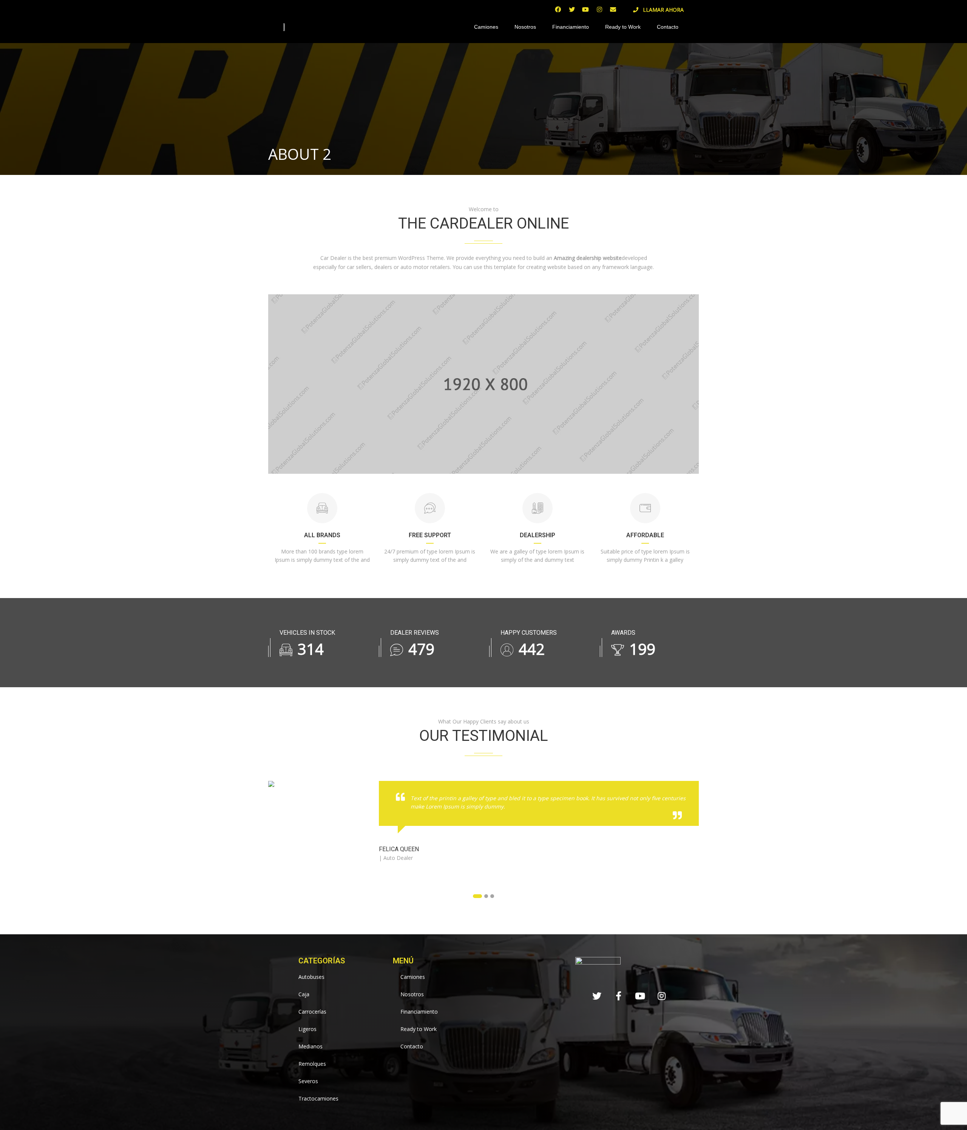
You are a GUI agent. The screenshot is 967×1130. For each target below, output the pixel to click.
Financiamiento (570, 27)
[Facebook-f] (618, 995)
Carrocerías (312, 1011)
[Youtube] (585, 9)
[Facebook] (558, 9)
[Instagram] (599, 9)
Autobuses (311, 976)
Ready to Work (623, 27)
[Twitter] (572, 9)
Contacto (667, 27)
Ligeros (307, 1029)
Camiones (486, 27)
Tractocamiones (318, 1098)
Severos (308, 1081)
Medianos (310, 1046)
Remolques (312, 1063)
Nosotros (525, 27)
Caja (303, 994)
